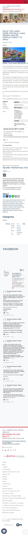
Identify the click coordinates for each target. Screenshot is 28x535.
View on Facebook (6, 336)
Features (5, 106)
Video (4, 111)
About (4, 481)
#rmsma (5, 376)
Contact (4, 467)
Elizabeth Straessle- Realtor (14, 291)
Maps (4, 103)
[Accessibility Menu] (4, 531)
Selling (4, 479)
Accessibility (6, 469)
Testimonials (6, 484)
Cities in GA (6, 474)
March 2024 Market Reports (11, 510)
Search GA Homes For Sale (11, 472)
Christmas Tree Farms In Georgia (12, 503)
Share (12, 336)
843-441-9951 (8, 447)
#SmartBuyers (11, 397)
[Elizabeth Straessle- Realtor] (7, 273)
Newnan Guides (7, 500)
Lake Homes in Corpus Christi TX (11, 208)
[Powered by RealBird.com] (6, 171)
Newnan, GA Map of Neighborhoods (14, 498)
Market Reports (7, 488)
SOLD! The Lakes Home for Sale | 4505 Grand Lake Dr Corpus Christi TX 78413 (14, 35)
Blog (3, 464)
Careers (4, 486)
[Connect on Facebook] (4, 139)
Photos (5, 104)
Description (6, 108)
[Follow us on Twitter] (5, 139)
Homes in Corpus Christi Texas (16, 206)
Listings (5, 45)
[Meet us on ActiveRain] (7, 139)
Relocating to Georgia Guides (11, 496)
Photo (7, 379)
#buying (5, 375)
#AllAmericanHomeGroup (10, 307)
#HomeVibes (16, 328)
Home (4, 462)
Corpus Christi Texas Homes (13, 200)
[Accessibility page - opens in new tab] (19, 525)
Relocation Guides (8, 512)
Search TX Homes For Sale (10, 491)
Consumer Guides (8, 493)
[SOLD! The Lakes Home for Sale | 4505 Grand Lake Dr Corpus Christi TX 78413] (14, 61)
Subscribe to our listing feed (11, 165)
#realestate (11, 375)
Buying (4, 476)
